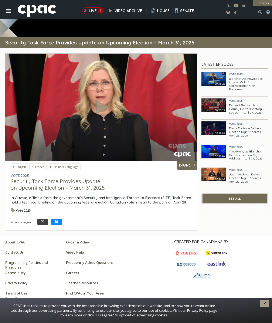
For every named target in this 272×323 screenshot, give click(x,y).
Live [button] (95, 10)
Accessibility (15, 272)
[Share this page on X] (42, 222)
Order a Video (77, 242)
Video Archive (128, 10)
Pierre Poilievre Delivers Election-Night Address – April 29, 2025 (246, 132)
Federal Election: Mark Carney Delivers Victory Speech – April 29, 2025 (245, 109)
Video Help (75, 252)
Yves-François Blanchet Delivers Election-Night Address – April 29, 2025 (246, 155)
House (163, 10)
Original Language (66, 167)
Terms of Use (16, 293)
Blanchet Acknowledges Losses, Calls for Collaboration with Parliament (246, 84)
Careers (72, 272)
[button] (6, 14)
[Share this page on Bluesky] (56, 222)
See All (235, 199)
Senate (187, 10)
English (21, 167)
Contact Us (14, 252)
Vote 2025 (236, 74)
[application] (101, 108)
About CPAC (15, 242)
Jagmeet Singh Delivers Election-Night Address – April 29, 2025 (246, 178)
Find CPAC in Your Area (85, 293)
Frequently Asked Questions (89, 262)
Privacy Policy (16, 283)
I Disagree (104, 315)
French (39, 167)
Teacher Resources (82, 283)
